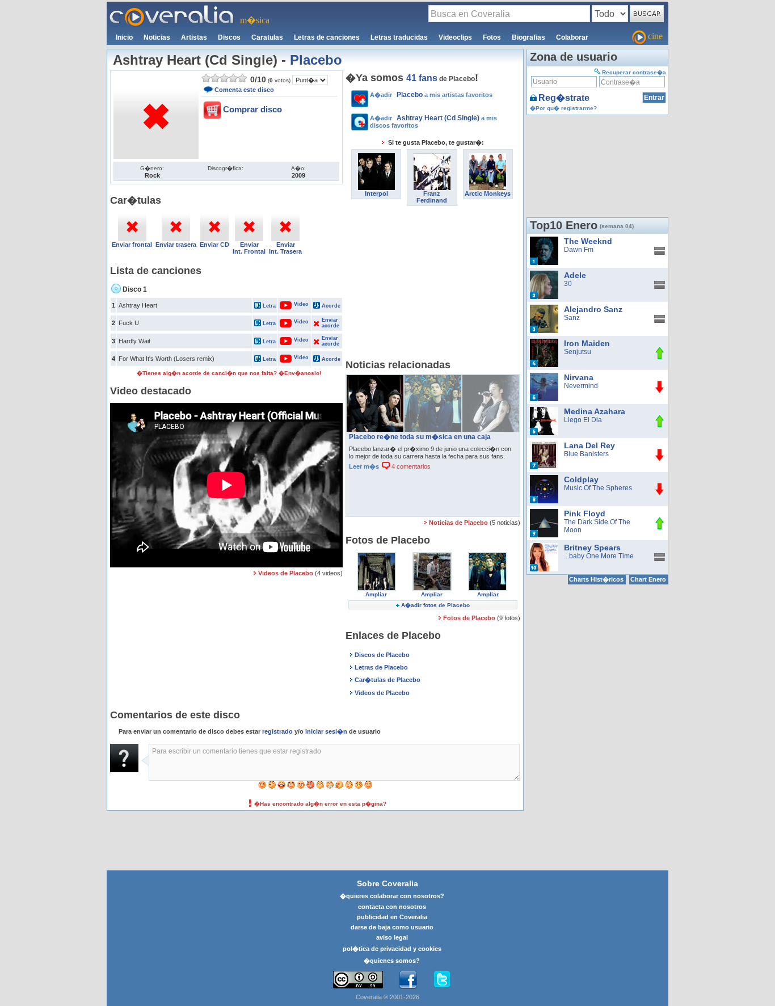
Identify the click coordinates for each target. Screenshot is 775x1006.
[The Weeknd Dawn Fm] (544, 241)
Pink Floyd (584, 513)
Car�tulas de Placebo (387, 679)
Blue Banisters (586, 454)
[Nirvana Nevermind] (544, 377)
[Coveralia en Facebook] (408, 980)
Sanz (572, 318)
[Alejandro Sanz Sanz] (544, 309)
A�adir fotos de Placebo (435, 605)
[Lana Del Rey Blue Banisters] (544, 445)
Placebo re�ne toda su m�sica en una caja (420, 437)
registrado (277, 731)
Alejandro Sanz (593, 309)
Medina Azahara (594, 411)
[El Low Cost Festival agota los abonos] (433, 379)
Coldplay (581, 479)
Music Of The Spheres (598, 488)
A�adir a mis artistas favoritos (431, 95)
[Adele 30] (544, 275)
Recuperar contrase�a (634, 72)
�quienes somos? (392, 960)
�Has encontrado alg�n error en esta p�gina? (320, 804)
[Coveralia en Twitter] (442, 980)
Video (295, 304)
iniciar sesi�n (326, 731)
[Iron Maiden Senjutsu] (544, 343)
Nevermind (581, 386)
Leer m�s (364, 466)
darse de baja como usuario (392, 927)
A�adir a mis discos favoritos (433, 121)
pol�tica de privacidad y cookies (392, 948)
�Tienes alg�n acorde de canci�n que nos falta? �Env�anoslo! (229, 373)
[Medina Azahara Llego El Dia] (544, 411)
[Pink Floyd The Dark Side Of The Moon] (544, 513)
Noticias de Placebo (459, 522)
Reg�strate (563, 98)
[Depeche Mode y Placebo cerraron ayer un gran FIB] (490, 379)
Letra (269, 306)
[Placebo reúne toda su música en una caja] (375, 379)
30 (568, 284)
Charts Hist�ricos (596, 579)
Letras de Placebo (381, 667)
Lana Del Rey (589, 445)
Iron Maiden (587, 343)
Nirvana (578, 377)
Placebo (316, 60)
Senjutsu (577, 352)
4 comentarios (410, 466)
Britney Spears (592, 547)
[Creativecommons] (358, 979)
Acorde (331, 306)
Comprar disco (252, 109)
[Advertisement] (433, 285)
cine (655, 36)
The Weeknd (588, 241)
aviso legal (392, 937)
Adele (575, 275)
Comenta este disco (244, 89)
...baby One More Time (599, 556)
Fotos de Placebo (470, 617)
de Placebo (440, 79)
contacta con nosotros (392, 906)
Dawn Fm (578, 250)
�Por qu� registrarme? (563, 108)
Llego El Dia (583, 420)
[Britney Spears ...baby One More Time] (544, 547)
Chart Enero (648, 579)
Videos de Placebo (285, 573)
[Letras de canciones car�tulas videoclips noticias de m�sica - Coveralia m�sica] (171, 8)
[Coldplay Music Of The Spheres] (544, 479)
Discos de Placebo (382, 654)
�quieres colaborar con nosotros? (392, 896)
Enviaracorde (330, 323)
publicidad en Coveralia (392, 917)
